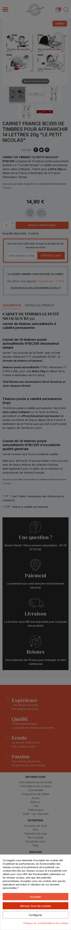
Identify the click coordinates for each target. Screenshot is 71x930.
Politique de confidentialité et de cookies (45, 923)
